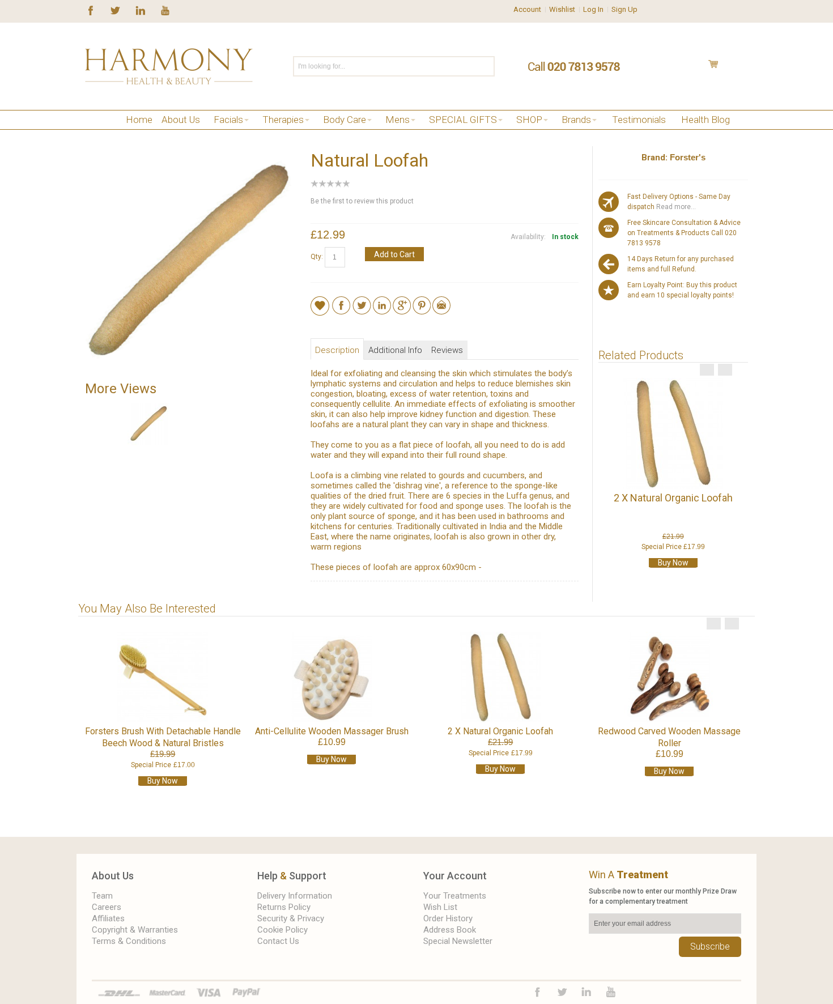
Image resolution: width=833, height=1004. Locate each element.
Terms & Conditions (129, 941)
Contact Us (278, 941)
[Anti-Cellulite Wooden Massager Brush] (331, 677)
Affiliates (108, 918)
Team (102, 896)
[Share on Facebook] (341, 301)
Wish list (440, 907)
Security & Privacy (290, 918)
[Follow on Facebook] (90, 10)
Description (337, 350)
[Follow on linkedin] (140, 10)
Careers (106, 907)
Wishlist (562, 9)
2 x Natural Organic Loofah (673, 498)
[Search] (485, 66)
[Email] (441, 301)
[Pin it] (422, 301)
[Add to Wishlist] (320, 305)
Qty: (317, 257)
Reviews (447, 350)
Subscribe (710, 946)
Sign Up (624, 9)
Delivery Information (294, 896)
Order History (448, 918)
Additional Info (395, 350)
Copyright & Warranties (135, 930)
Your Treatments (454, 896)
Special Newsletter (457, 941)
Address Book (449, 930)
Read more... (675, 207)
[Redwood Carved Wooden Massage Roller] (669, 677)
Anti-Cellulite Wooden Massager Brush (332, 731)
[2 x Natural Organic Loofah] (673, 433)
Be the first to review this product (362, 201)
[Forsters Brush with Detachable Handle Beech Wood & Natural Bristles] (162, 677)
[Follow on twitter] (115, 10)
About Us (113, 876)
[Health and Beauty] (169, 66)
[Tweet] (361, 301)
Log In (593, 9)
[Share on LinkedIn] (382, 301)
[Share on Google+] (402, 301)
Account (527, 9)
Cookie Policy (282, 930)
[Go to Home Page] (89, 134)
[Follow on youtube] (165, 10)
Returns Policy (284, 907)
